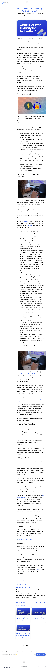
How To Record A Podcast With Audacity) (28, 374)
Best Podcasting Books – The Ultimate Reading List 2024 (23, 619)
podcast (30, 225)
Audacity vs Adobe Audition (25, 539)
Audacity (25, 221)
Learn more (36, 16)
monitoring (35, 283)
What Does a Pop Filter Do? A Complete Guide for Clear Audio (23, 635)
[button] (27, 2)
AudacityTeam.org (25, 580)
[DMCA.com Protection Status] (24, 666)
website (39, 569)
